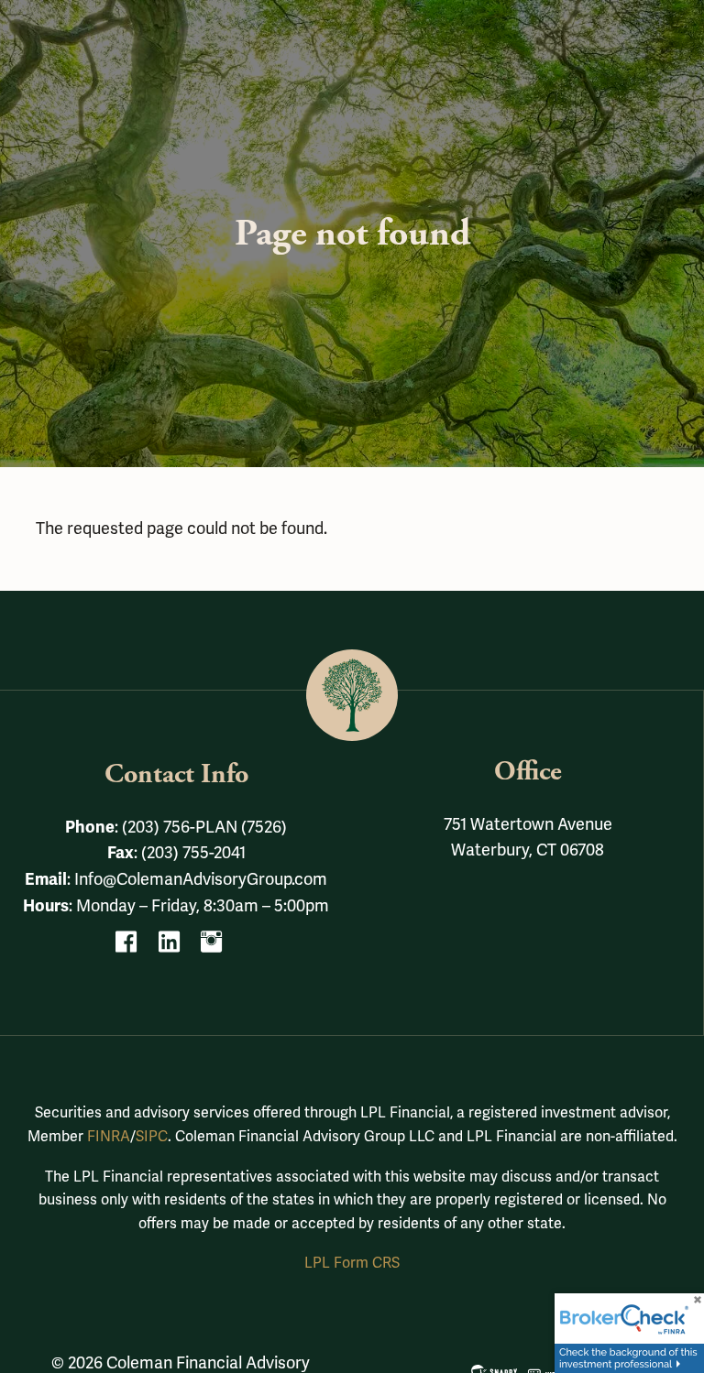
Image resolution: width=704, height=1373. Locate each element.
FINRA (108, 1137)
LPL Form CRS (352, 1263)
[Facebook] (133, 947)
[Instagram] (218, 947)
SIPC (152, 1137)
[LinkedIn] (176, 947)
